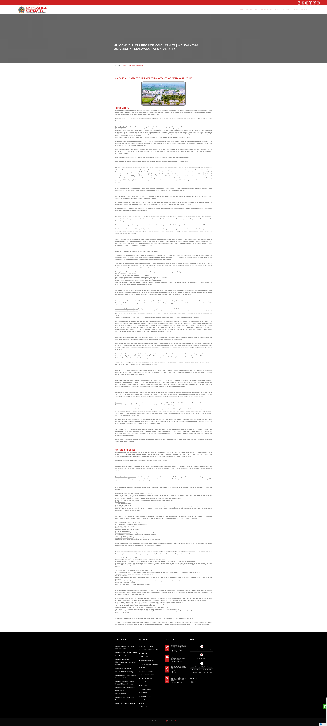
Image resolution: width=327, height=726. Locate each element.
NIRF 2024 (144, 703)
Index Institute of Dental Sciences (126, 652)
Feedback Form (146, 689)
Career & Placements (147, 671)
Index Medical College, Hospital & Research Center (126, 647)
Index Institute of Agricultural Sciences (124, 698)
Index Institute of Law (122, 694)
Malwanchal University (161, 720)
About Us (120, 65)
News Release (145, 682)
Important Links (146, 696)
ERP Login (144, 685)
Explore (296, 10)
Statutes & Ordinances (148, 646)
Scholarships (145, 657)
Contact (304, 10)
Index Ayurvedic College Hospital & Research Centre (125, 676)
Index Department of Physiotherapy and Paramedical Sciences (125, 662)
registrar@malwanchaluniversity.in (202, 650)
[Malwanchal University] (32, 10)
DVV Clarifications (146, 678)
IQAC (282, 10)
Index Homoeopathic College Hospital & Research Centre (124, 682)
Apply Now (60, 2)
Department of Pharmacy (123, 668)
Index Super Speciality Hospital (125, 703)
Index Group (175, 720)
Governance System (147, 660)
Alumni (143, 668)
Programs (144, 653)
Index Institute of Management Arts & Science (125, 689)
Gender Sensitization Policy (149, 650)
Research (289, 10)
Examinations (274, 10)
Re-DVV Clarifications (147, 675)
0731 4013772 (201, 658)
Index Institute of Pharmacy (124, 672)
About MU (241, 10)
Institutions (263, 10)
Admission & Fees (251, 10)
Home (115, 65)
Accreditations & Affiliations (149, 664)
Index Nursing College (122, 656)
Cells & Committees (147, 700)
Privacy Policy (145, 707)
